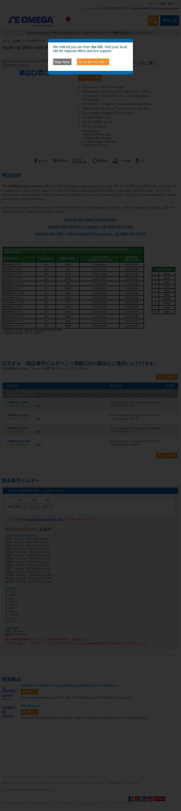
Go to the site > (93, 62)
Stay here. (62, 62)
